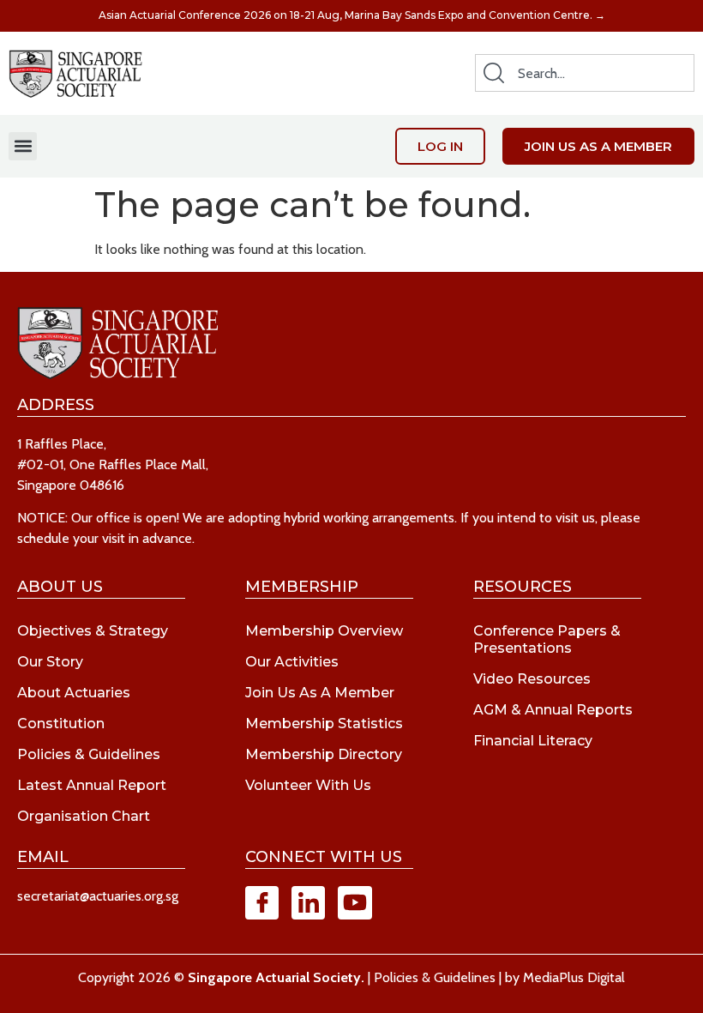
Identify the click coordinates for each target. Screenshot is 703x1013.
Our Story (50, 662)
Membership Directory (323, 754)
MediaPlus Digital (574, 977)
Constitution (61, 723)
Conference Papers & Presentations (547, 639)
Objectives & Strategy (92, 631)
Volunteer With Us (308, 785)
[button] (23, 146)
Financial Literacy (532, 741)
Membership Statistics (324, 723)
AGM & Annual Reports (553, 710)
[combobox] (584, 73)
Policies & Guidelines (88, 754)
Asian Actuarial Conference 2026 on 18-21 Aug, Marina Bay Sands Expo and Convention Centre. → (352, 15)
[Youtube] (354, 903)
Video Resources (532, 679)
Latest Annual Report (91, 785)
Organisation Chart (83, 816)
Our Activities (292, 662)
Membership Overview (324, 631)
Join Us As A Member (319, 692)
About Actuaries (73, 692)
